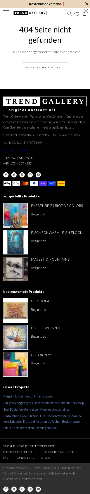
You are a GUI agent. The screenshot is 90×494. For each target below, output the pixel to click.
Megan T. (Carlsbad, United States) (28, 396)
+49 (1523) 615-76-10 (18, 158)
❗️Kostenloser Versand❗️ (45, 4)
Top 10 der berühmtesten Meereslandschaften (36, 409)
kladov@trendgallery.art (19, 150)
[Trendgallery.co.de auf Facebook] (6, 174)
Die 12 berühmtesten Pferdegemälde (30, 428)
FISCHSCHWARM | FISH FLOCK (56, 232)
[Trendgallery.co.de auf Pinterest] (22, 174)
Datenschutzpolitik (17, 452)
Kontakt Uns (25, 457)
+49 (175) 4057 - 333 (17, 163)
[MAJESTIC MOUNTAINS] (15, 269)
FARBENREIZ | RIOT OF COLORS (57, 205)
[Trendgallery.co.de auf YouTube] (38, 174)
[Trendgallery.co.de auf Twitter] (14, 174)
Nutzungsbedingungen (57, 452)
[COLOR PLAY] (15, 364)
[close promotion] (86, 4)
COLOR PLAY (41, 355)
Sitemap (46, 457)
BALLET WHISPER (45, 328)
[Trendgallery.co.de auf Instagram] (30, 174)
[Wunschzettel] (77, 13)
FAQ (6, 457)
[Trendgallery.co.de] (30, 13)
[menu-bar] (7, 13)
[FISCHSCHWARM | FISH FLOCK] (15, 242)
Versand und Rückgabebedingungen (30, 446)
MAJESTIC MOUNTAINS (50, 259)
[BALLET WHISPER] (15, 337)
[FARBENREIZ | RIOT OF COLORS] (15, 215)
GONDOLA (40, 301)
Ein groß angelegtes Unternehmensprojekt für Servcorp (43, 403)
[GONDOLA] (15, 310)
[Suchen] (69, 13)
